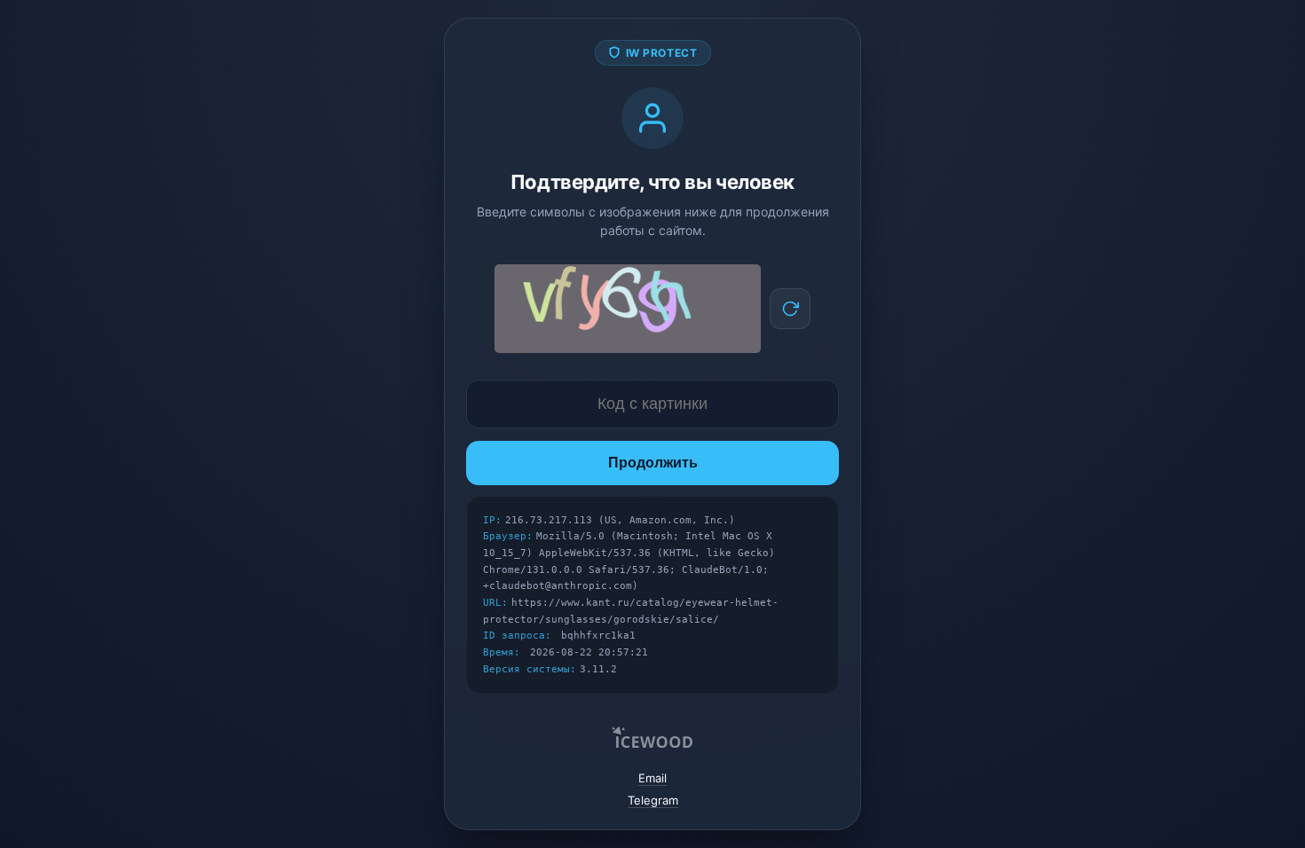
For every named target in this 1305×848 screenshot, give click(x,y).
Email (652, 778)
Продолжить (653, 462)
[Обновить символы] (790, 308)
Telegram (653, 800)
